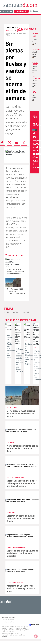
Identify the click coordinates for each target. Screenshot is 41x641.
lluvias (15, 312)
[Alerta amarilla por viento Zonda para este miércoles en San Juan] (8, 329)
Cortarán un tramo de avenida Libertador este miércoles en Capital (29, 354)
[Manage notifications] (36, 636)
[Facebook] (2, 142)
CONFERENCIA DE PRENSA (16, 547)
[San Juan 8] (6, 604)
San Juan (26, 312)
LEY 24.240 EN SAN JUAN (15, 477)
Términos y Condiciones (8, 617)
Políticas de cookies (8, 622)
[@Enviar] (17, 142)
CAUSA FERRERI (35, 63)
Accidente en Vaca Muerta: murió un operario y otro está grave (21, 588)
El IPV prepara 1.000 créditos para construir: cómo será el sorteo (16, 292)
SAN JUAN (34, 92)
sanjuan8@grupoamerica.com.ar (11, 633)
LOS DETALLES (36, 77)
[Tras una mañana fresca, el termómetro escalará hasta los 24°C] (13, 262)
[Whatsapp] (24, 142)
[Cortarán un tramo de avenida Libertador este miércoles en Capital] (27, 338)
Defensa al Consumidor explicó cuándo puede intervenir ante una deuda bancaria (21, 360)
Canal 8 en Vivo (22, 11)
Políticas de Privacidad (9, 619)
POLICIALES (36, 50)
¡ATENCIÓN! (11, 512)
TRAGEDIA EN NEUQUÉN (15, 582)
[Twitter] (9, 142)
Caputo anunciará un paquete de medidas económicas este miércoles (22, 553)
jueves (6, 312)
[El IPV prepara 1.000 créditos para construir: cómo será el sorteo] (13, 282)
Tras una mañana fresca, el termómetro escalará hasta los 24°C (15, 272)
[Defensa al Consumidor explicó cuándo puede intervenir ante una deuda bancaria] (18, 343)
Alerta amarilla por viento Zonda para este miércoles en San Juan (22, 448)
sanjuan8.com (6, 626)
